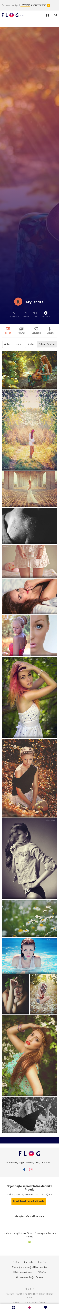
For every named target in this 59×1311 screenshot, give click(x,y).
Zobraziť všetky (47, 344)
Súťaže (42, 1272)
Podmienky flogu (15, 1162)
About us (29, 1289)
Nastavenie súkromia (36, 1302)
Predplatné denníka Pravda (28, 1201)
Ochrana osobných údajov (29, 1277)
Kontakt (46, 1162)
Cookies (16, 1302)
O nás (16, 1262)
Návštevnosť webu (23, 1272)
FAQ (38, 1162)
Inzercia (42, 1262)
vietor (7, 344)
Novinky (30, 1162)
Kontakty (28, 1262)
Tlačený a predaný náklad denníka (29, 1267)
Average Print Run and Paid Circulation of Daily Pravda (29, 1295)
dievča (30, 344)
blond (18, 344)
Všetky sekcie (38, 5)
